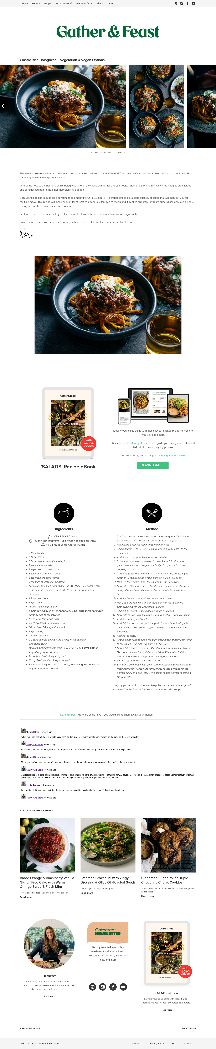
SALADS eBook (64, 3)
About (99, 3)
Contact (111, 3)
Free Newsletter (84, 3)
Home (24, 3)
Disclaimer (136, 1043)
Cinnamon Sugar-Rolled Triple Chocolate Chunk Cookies (164, 880)
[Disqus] (108, 763)
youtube (193, 3)
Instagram (182, 3)
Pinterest (176, 3)
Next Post (189, 1028)
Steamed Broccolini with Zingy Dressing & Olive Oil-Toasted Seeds (108, 880)
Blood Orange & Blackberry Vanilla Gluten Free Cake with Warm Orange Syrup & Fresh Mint (47, 882)
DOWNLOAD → (153, 465)
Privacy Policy (157, 1043)
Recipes (47, 3)
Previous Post (30, 1028)
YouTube (123, 987)
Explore (35, 3)
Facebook (188, 3)
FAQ (174, 1043)
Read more (26, 897)
